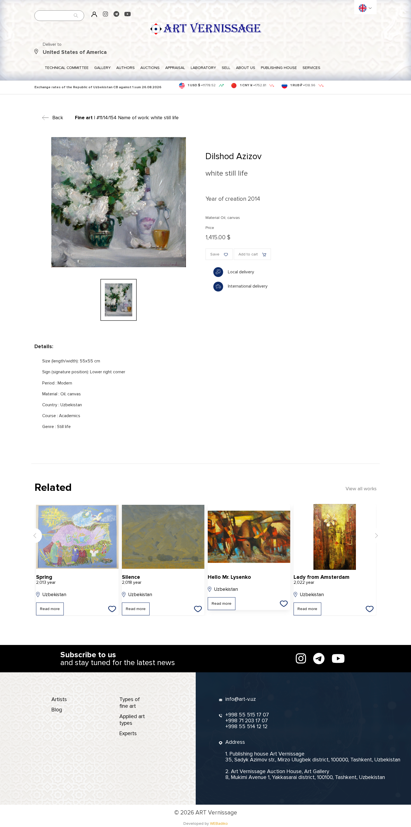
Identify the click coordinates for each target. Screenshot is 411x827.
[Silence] (163, 537)
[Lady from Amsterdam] (335, 537)
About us (245, 67)
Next (376, 535)
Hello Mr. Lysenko (229, 577)
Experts (128, 733)
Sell (226, 67)
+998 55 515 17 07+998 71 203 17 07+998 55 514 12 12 (247, 721)
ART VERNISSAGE (212, 29)
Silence (131, 579)
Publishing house (279, 67)
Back (57, 118)
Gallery (102, 67)
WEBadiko (219, 823)
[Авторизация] (94, 14)
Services (311, 67)
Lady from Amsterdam (321, 579)
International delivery (248, 286)
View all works (361, 489)
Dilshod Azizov (233, 156)
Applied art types (132, 719)
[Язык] (363, 8)
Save (214, 254)
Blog (56, 709)
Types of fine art (129, 702)
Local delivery (241, 272)
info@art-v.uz (240, 699)
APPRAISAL (175, 67)
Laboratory (203, 67)
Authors (125, 67)
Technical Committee (67, 67)
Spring (46, 579)
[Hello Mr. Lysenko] (249, 537)
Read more (50, 608)
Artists (59, 699)
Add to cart (248, 254)
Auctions (150, 67)
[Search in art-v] (76, 15)
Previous (34, 535)
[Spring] (77, 537)
